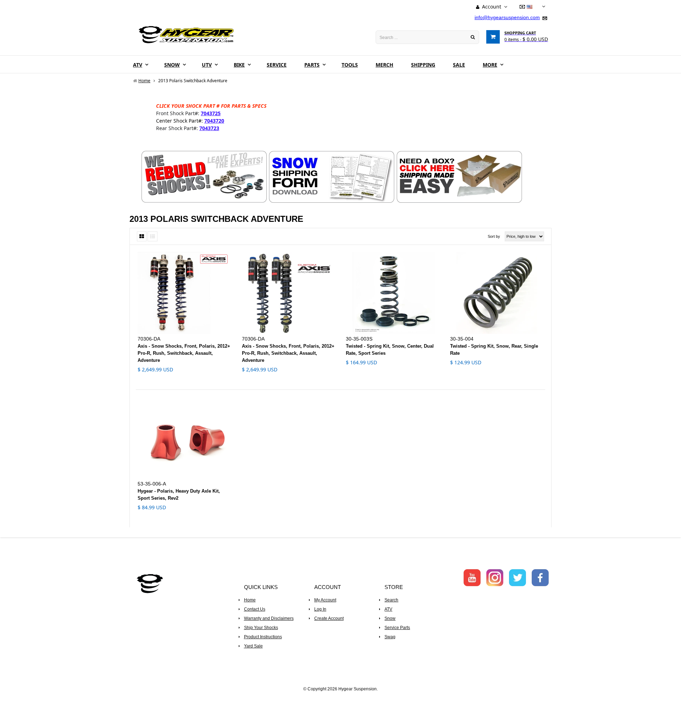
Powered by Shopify (340, 698)
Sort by (494, 236)
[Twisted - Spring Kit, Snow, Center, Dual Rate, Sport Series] (392, 293)
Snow (389, 618)
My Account (325, 600)
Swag (389, 636)
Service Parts (397, 627)
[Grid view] (141, 236)
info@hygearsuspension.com (507, 17)
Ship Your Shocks (261, 627)
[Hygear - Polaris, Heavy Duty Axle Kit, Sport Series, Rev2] (184, 438)
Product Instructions (263, 636)
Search (391, 600)
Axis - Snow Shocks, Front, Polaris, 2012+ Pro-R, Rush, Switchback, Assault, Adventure (184, 353)
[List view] (152, 236)
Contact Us (254, 609)
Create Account (329, 618)
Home (250, 600)
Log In (320, 609)
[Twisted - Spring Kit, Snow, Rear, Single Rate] (497, 293)
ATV (388, 609)
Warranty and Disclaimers (269, 618)
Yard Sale (253, 646)
